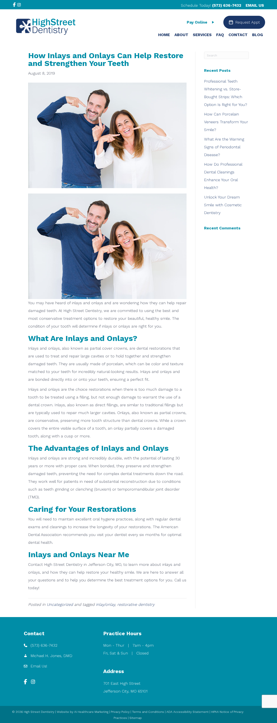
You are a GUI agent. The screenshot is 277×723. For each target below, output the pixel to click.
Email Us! (39, 666)
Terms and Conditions (148, 711)
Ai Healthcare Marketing (91, 711)
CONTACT (238, 34)
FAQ (220, 34)
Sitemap (135, 718)
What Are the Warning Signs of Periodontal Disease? (224, 147)
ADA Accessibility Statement (187, 711)
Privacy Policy (120, 711)
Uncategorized (60, 604)
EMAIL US (255, 5)
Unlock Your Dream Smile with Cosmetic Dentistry (223, 205)
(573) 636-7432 (226, 5)
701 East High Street (121, 683)
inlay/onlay (105, 604)
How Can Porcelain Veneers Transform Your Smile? (226, 122)
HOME (164, 34)
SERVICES (202, 34)
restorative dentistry (136, 604)
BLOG (257, 34)
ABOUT (181, 34)
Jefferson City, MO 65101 (125, 691)
